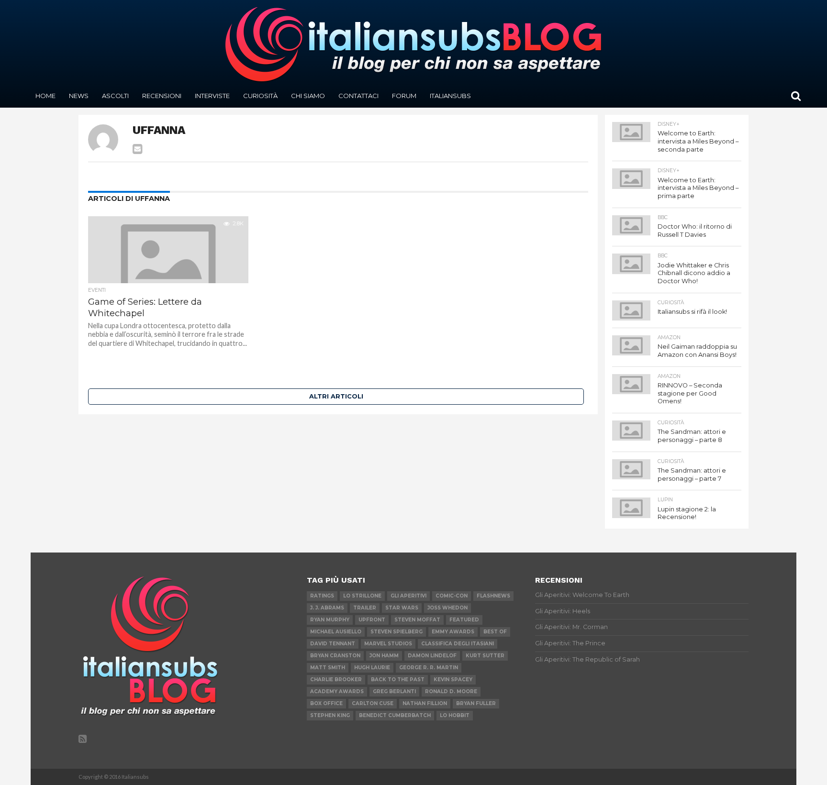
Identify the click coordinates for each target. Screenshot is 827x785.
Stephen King (330, 715)
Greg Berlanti (394, 691)
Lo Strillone (362, 596)
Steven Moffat (417, 620)
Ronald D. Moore (451, 691)
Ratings (322, 596)
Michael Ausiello (335, 632)
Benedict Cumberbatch (395, 715)
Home (45, 96)
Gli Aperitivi (408, 596)
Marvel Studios (388, 644)
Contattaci (358, 96)
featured (464, 620)
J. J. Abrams (327, 608)
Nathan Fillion (424, 703)
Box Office (326, 703)
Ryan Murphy (329, 620)
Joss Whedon (447, 608)
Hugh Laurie (372, 667)
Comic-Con (452, 596)
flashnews (493, 596)
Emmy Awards (453, 632)
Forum (404, 96)
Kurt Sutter (485, 655)
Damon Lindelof (432, 655)
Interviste (212, 96)
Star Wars (401, 608)
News (79, 96)
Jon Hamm (384, 655)
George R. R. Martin (428, 667)
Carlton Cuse (372, 703)
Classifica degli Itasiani (457, 644)
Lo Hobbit (454, 715)
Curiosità (260, 96)
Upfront (371, 620)
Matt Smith (327, 667)
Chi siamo (308, 96)
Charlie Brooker (336, 679)
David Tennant (332, 644)
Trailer (364, 608)
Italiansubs (450, 96)
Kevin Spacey (453, 679)
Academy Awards (337, 691)
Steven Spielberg (396, 632)
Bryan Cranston (335, 655)
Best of (495, 632)
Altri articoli (336, 396)
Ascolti (115, 96)
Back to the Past (398, 679)
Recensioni (161, 96)
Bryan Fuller (476, 703)
